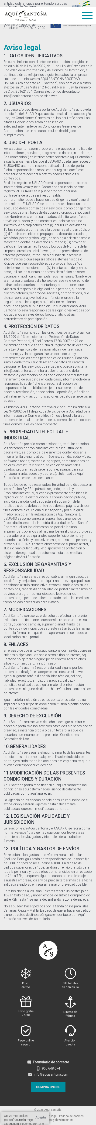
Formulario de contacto (48, 1062)
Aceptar (41, 1117)
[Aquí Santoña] (25, 14)
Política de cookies (71, 1116)
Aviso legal (50, 1116)
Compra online (48, 1087)
